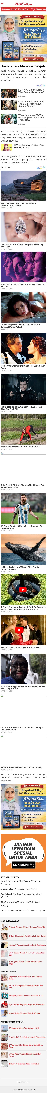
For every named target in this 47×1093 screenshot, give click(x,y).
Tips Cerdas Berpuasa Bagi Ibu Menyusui (27, 1004)
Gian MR (32, 1089)
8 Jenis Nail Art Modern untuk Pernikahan (27, 1037)
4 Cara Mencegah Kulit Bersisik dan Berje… (27, 936)
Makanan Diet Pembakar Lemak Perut (19, 889)
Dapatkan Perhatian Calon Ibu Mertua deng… (25, 978)
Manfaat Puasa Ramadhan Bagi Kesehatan (27, 945)
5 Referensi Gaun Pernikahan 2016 (24, 1028)
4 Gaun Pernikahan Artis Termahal (24, 1064)
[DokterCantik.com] (23, 3)
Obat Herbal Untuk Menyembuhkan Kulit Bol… (27, 954)
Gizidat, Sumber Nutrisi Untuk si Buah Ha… (27, 927)
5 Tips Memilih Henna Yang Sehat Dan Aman (26, 1046)
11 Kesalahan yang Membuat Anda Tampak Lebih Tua (29, 146)
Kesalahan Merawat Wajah (16, 777)
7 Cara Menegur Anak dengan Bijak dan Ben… (26, 987)
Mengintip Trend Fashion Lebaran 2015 (26, 996)
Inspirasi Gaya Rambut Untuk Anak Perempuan (23, 910)
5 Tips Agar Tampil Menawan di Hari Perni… (25, 1055)
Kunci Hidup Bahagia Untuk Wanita (24, 1013)
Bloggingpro (19, 1089)
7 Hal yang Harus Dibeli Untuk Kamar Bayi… (25, 963)
